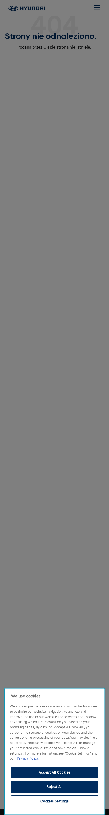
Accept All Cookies (55, 772)
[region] (54, 751)
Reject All (55, 787)
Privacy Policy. (28, 758)
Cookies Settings (54, 801)
